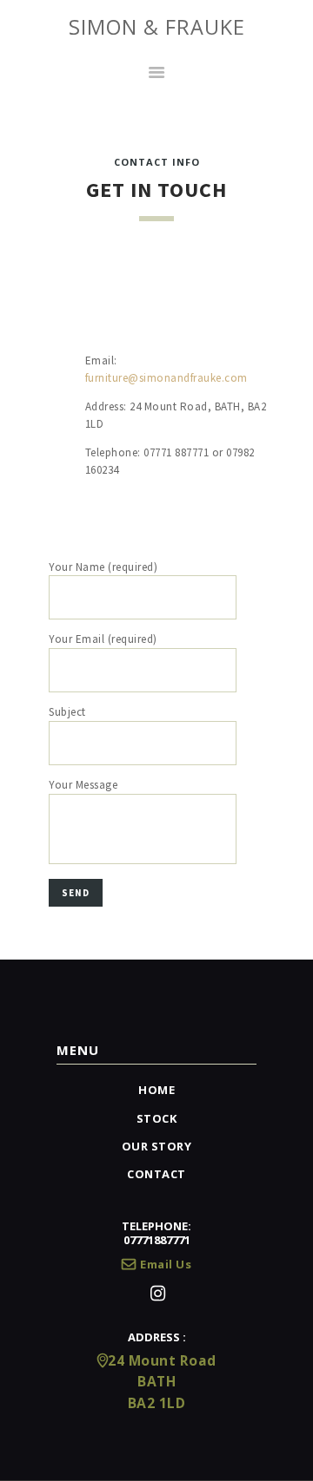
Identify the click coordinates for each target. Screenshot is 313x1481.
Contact (156, 1174)
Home (156, 1090)
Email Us (165, 1264)
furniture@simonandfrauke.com (166, 377)
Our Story (157, 1146)
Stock (157, 1118)
